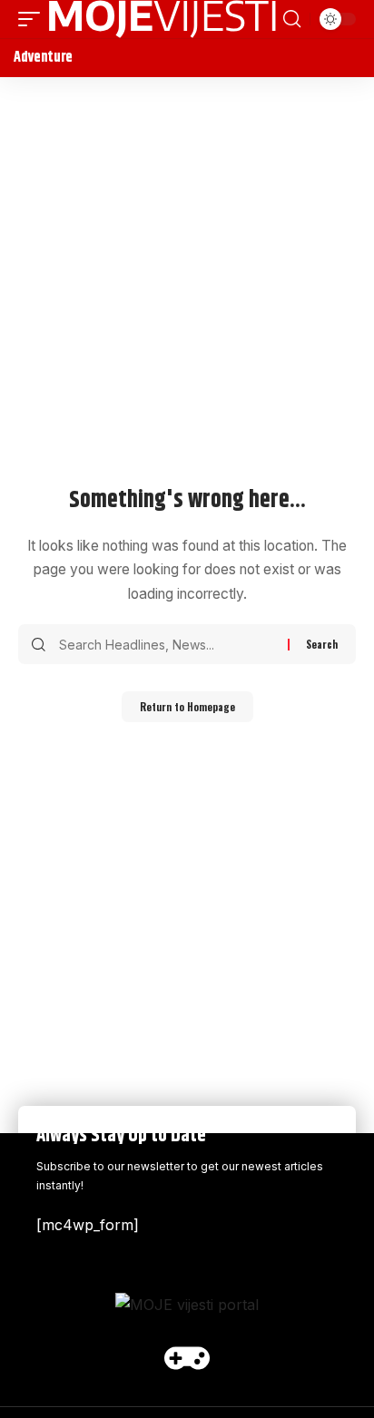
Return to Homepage (187, 706)
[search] (292, 19)
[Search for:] (166, 644)
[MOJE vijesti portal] (162, 19)
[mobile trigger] (33, 19)
